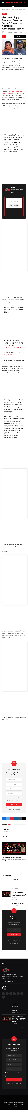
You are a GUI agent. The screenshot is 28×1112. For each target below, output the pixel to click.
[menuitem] (5, 1102)
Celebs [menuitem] (6, 1102)
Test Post (4, 836)
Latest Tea (8, 9)
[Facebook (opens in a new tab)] (3, 36)
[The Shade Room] (15, 2)
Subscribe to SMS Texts (12, 800)
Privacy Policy (16, 809)
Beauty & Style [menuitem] (21, 1102)
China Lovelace (10, 32)
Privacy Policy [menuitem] (15, 1106)
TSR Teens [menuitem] (14, 1104)
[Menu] (3, 2)
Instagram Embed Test (18, 903)
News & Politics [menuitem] (13, 1102)
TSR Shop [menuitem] (21, 1104)
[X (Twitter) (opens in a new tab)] (5, 36)
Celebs (4, 13)
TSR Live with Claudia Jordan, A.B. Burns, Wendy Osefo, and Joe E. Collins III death (14, 859)
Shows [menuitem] (8, 1104)
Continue (14, 804)
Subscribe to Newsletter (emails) (14, 797)
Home (3, 9)
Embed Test (5, 829)
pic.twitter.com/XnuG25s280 (13, 348)
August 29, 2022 (9, 355)
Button (14, 6)
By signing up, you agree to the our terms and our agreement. (14, 942)
